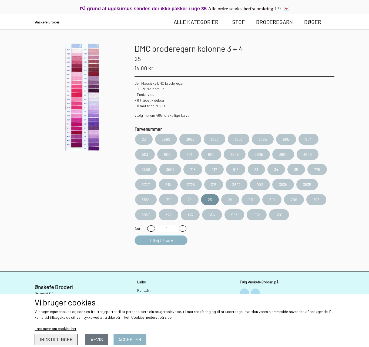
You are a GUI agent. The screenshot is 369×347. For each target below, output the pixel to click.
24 (189, 199)
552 (256, 214)
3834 (146, 199)
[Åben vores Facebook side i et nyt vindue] (244, 293)
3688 (190, 139)
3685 (263, 139)
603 (145, 154)
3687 (214, 139)
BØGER (312, 22)
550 (279, 214)
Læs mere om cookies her (55, 328)
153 (190, 214)
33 (256, 169)
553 (234, 214)
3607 (170, 169)
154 (169, 199)
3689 (166, 139)
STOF (238, 22)
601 (189, 154)
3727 (146, 184)
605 (286, 139)
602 (167, 154)
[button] (151, 228)
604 (308, 139)
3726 (191, 184)
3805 (259, 154)
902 (260, 184)
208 (316, 199)
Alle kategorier (196, 22)
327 (169, 214)
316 (168, 184)
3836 (283, 184)
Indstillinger (56, 339)
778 (317, 169)
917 (214, 169)
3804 (283, 154)
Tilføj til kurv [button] (161, 240)
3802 (236, 184)
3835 (307, 184)
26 (230, 199)
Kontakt (144, 290)
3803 (238, 139)
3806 (234, 154)
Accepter (129, 339)
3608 (146, 169)
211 (250, 199)
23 (144, 139)
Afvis (96, 339)
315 (213, 184)
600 (211, 154)
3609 (307, 154)
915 (236, 169)
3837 (146, 214)
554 (212, 214)
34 (276, 169)
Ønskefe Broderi (47, 22)
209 (294, 199)
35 (296, 169)
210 (272, 199)
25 (210, 199)
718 (193, 169)
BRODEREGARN (274, 22)
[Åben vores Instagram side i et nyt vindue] (255, 293)
